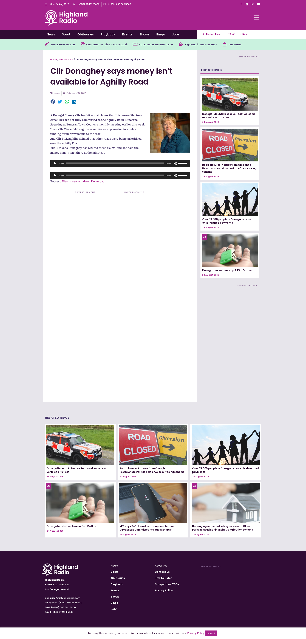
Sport (66, 34)
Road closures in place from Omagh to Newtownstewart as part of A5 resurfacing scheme (229, 168)
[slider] (183, 163)
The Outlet (235, 44)
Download (97, 181)
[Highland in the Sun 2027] (181, 44)
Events (127, 34)
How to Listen (163, 578)
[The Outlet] (224, 44)
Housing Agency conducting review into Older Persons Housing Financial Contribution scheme (222, 527)
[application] (120, 163)
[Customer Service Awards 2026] (82, 44)
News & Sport (66, 59)
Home (53, 59)
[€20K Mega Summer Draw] (135, 44)
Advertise (161, 565)
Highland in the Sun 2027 (201, 44)
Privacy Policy (164, 590)
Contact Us (162, 572)
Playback (108, 34)
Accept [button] (211, 633)
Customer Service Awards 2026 (107, 44)
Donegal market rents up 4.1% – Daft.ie (226, 270)
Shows (144, 34)
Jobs (176, 34)
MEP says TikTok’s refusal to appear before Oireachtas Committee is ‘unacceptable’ (147, 527)
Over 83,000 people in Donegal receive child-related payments (226, 221)
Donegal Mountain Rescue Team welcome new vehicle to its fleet (229, 115)
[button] (53, 102)
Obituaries (85, 34)
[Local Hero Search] (47, 44)
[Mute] (175, 163)
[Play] (55, 163)
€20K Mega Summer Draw (156, 44)
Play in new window (75, 181)
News (51, 34)
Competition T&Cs (167, 584)
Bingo (160, 34)
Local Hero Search (63, 44)
